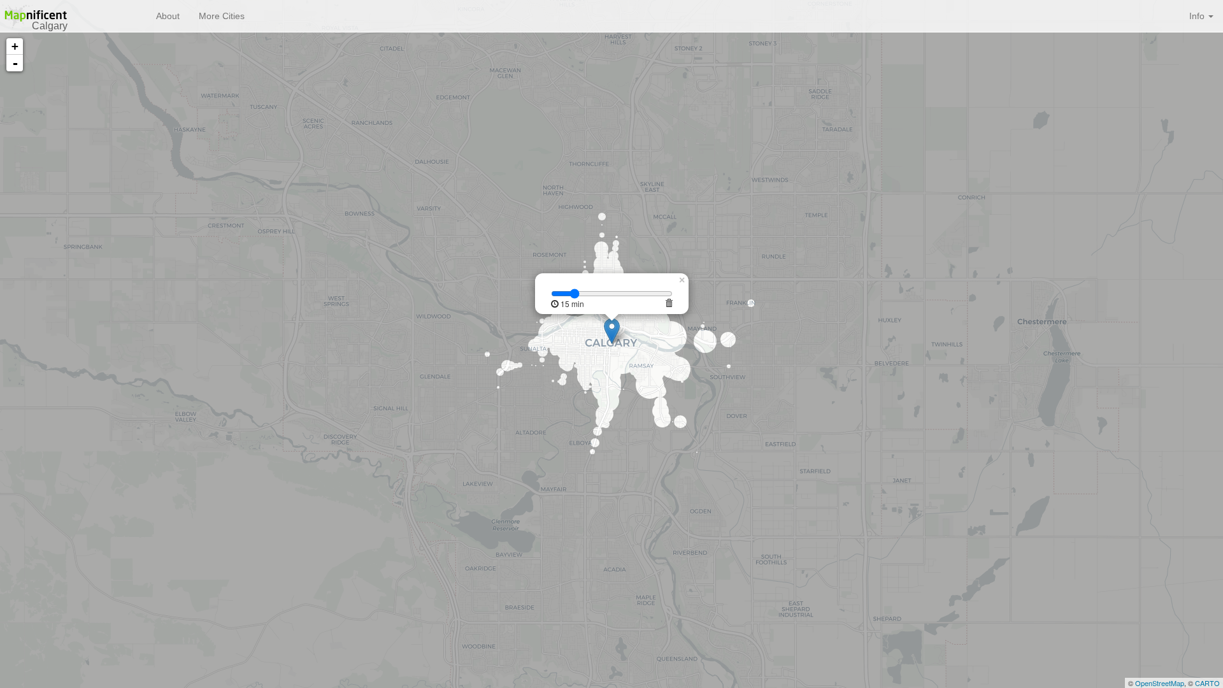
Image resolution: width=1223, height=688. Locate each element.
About (168, 16)
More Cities (222, 16)
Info (1198, 16)
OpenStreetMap (1159, 683)
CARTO (1207, 683)
